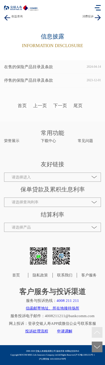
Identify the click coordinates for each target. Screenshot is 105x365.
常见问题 (85, 141)
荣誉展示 (11, 141)
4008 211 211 (68, 301)
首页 (22, 105)
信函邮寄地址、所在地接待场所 (52, 308)
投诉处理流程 (36, 331)
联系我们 (64, 275)
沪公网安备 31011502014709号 (52, 359)
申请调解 (64, 331)
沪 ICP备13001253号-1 (85, 355)
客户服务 (89, 275)
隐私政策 (40, 275)
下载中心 (48, 141)
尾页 (78, 105)
